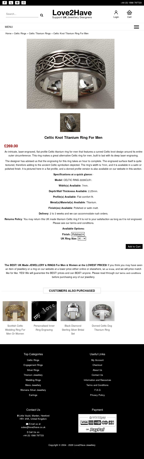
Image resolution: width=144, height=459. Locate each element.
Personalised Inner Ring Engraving (44, 327)
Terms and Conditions (97, 385)
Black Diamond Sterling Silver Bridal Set (73, 329)
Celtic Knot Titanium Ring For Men (71, 33)
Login (116, 17)
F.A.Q (97, 390)
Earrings (33, 395)
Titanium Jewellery (33, 374)
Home (8, 33)
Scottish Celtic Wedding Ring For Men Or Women (15, 329)
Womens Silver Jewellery (33, 390)
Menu (9, 26)
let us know (108, 269)
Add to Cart (134, 246)
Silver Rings (33, 370)
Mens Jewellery (33, 385)
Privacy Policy (97, 395)
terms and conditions (130, 273)
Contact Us (97, 374)
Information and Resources (97, 380)
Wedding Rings (33, 380)
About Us (97, 370)
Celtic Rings (20, 33)
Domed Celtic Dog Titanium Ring (102, 327)
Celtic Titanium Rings (40, 33)
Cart (129, 17)
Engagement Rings (33, 365)
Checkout (97, 365)
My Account (97, 360)
